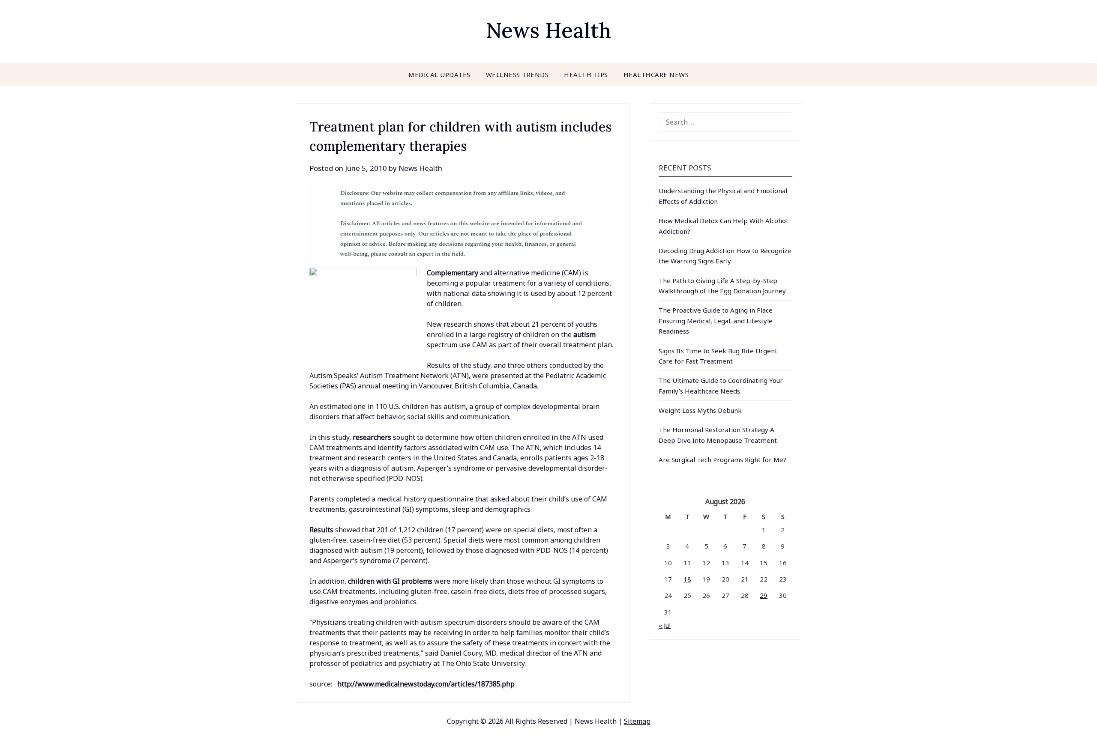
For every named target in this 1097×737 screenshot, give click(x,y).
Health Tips (586, 74)
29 (763, 595)
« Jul (665, 625)
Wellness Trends (517, 74)
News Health (548, 30)
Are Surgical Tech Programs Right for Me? (722, 459)
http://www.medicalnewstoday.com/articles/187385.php (426, 684)
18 (687, 579)
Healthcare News (656, 74)
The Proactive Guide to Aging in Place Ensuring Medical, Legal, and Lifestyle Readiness (716, 320)
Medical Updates (439, 74)
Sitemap (637, 721)
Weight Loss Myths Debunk (700, 410)
